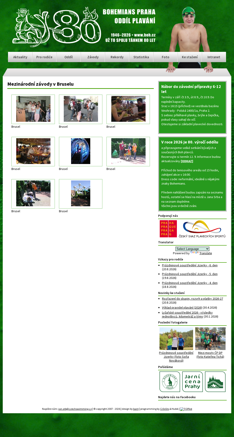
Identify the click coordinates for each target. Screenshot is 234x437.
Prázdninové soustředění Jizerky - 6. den (190, 265)
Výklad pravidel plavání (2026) (182, 307)
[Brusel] (33, 109)
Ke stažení (190, 57)
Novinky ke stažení (171, 293)
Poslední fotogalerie (172, 322)
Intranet (213, 57)
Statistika (141, 57)
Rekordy (117, 57)
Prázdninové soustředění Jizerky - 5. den (190, 274)
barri (136, 409)
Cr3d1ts (164, 409)
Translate (205, 253)
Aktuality (20, 57)
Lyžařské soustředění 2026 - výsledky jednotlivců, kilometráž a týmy (187, 314)
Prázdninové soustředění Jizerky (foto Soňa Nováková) (176, 356)
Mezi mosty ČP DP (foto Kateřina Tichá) (210, 355)
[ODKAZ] (187, 161)
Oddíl (68, 57)
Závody (92, 57)
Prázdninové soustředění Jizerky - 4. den (190, 283)
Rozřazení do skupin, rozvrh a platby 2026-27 (192, 299)
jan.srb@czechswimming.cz (75, 409)
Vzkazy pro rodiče (170, 259)
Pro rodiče (44, 57)
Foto (165, 57)
